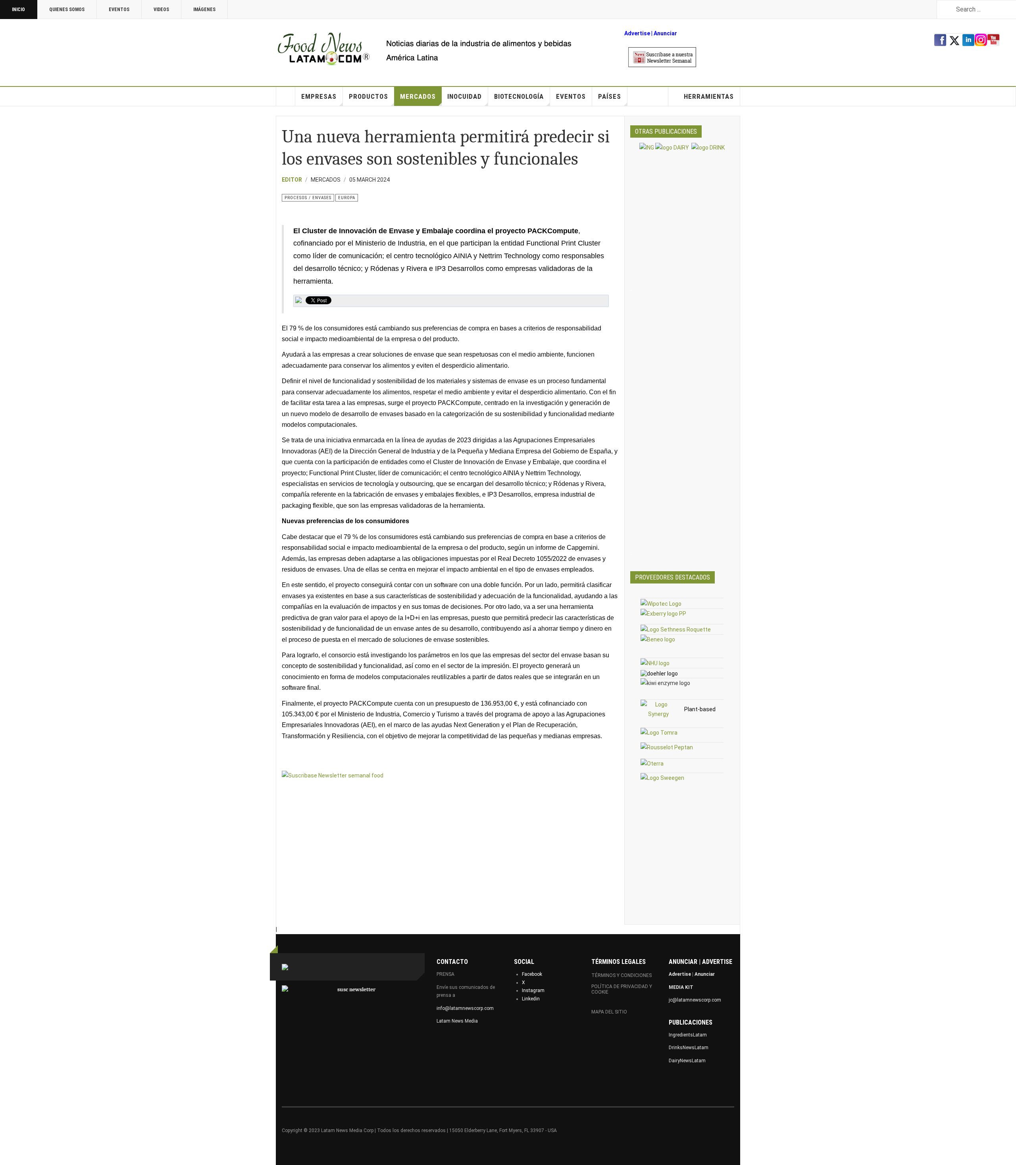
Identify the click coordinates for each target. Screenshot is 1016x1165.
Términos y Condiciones (621, 975)
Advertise (637, 33)
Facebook (532, 974)
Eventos (119, 9)
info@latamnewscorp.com (465, 1008)
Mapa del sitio (609, 1012)
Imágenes (204, 9)
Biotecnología (519, 96)
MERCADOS (418, 96)
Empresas (319, 96)
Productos (368, 96)
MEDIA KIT (681, 987)
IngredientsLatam (688, 1035)
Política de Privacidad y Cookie (621, 989)
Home (285, 96)
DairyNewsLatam (687, 1060)
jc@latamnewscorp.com (695, 1000)
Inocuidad (464, 96)
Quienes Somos (67, 9)
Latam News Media (457, 1021)
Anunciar (705, 974)
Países (609, 96)
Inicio (18, 9)
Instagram (533, 990)
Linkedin (531, 999)
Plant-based (700, 709)
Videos (161, 9)
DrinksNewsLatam (688, 1047)
